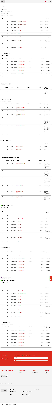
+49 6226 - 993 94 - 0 (29, 391)
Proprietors (33, 355)
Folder (46, 372)
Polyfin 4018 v (20, 40)
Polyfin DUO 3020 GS (21, 61)
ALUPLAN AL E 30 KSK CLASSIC (20, 170)
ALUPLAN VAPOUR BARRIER (6, 99)
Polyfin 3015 (19, 30)
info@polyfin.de (28, 394)
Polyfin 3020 (19, 27)
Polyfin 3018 (19, 33)
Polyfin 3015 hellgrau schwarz (22, 24)
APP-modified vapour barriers (6, 140)
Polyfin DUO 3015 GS (21, 67)
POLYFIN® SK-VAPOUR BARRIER (6, 84)
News (5, 383)
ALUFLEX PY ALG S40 (19, 146)
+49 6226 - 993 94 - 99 (29, 392)
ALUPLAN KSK (3, 155)
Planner (28, 355)
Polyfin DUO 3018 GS (21, 64)
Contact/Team (9, 383)
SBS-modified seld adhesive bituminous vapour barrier (10, 157)
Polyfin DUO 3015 (21, 76)
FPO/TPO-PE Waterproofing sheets (7, 15)
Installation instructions (48, 373)
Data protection (15, 404)
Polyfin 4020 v (20, 36)
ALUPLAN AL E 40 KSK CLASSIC (20, 163)
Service (34, 370)
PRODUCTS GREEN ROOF (7, 205)
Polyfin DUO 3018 (21, 73)
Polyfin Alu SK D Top (19, 90)
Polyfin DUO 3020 (21, 70)
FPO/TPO (20, 373)
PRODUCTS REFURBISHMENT (8, 280)
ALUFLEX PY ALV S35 (19, 149)
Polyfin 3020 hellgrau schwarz (22, 21)
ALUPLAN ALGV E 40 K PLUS (20, 125)
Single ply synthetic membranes (7, 370)
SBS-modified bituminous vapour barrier (7, 101)
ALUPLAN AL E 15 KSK (19, 185)
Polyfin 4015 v (20, 43)
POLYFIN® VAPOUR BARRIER (6, 83)
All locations (36, 389)
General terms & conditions (7, 404)
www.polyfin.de (28, 395)
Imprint (2, 404)
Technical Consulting (35, 372)
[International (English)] (46, 1)
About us (2, 383)
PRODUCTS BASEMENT (7, 277)
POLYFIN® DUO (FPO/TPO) (5, 53)
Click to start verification (31, 360)
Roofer (24, 355)
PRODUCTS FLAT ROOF (7, 11)
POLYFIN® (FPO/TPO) (4, 13)
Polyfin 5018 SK (20, 47)
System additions (22, 370)
